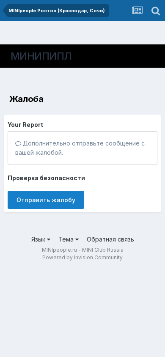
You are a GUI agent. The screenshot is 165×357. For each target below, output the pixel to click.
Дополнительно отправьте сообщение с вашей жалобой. (80, 148)
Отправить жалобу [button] (45, 199)
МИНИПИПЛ (41, 56)
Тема (66, 239)
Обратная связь (110, 239)
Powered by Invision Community (82, 257)
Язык (39, 239)
